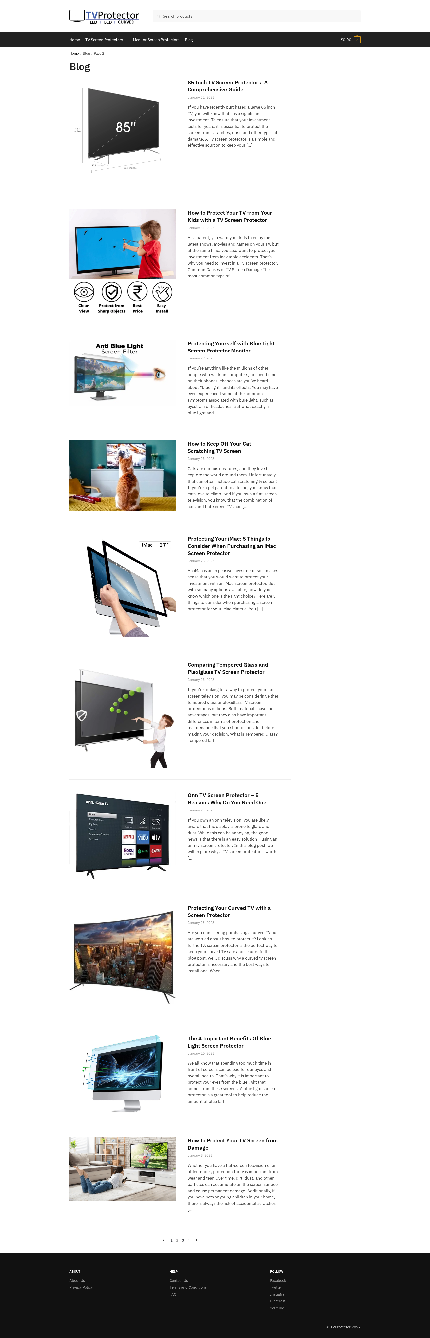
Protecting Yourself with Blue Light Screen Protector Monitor (231, 347)
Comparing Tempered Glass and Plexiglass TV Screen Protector (228, 668)
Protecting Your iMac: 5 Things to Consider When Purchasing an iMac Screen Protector (232, 545)
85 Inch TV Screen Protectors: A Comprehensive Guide (228, 86)
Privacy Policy (81, 1287)
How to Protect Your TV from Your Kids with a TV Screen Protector (230, 216)
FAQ (173, 1294)
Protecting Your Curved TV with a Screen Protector (229, 911)
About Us (77, 1280)
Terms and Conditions (188, 1287)
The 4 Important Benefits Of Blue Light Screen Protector (229, 1042)
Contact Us (179, 1280)
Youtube (277, 1308)
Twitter (276, 1287)
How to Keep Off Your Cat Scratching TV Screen (219, 447)
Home (74, 53)
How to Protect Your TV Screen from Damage (233, 1144)
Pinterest (277, 1301)
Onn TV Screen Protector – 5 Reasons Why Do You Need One (227, 798)
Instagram (279, 1294)
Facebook (278, 1280)
